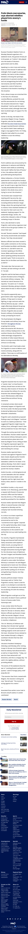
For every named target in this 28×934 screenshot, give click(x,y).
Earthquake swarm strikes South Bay (9, 737)
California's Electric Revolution (17, 844)
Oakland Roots (16, 829)
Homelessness (4, 844)
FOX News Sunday (5, 811)
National (3, 798)
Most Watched (5, 734)
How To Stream (16, 886)
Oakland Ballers (16, 831)
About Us (16, 884)
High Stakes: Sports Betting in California (17, 848)
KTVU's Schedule (16, 895)
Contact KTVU (16, 891)
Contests (15, 799)
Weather (3, 816)
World (16, 699)
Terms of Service (15, 729)
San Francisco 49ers (17, 820)
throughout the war (14, 324)
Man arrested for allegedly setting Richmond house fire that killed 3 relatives (18, 778)
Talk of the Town (16, 855)
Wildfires (3, 802)
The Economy (4, 875)
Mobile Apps (15, 900)
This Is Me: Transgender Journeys (18, 857)
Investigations (5, 841)
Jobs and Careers (16, 889)
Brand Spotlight (16, 868)
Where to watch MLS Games (5, 911)
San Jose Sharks (16, 834)
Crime (2, 799)
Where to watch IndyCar (4, 897)
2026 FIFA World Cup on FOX (17, 818)
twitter (20, 919)
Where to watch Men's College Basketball (4, 901)
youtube (10, 919)
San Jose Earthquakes (17, 836)
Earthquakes (4, 825)
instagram (15, 919)
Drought (3, 801)
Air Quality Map (4, 822)
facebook (13, 919)
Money (3, 872)
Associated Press (4, 23)
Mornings (16, 794)
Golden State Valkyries (16, 827)
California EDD (4, 843)
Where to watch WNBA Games (4, 908)
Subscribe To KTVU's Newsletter (17, 902)
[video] (23, 738)
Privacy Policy (15, 727)
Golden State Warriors (16, 823)
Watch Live (21, 2)
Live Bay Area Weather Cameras (5, 820)
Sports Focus (16, 853)
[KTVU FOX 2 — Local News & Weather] (5, 2)
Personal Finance (5, 874)
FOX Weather (4, 830)
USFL (14, 837)
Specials (15, 841)
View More (23, 734)
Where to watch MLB (5, 892)
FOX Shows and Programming (16, 893)
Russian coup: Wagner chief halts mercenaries (11, 43)
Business (3, 804)
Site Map (15, 904)
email (7, 919)
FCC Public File (16, 906)
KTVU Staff (15, 888)
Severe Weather (4, 827)
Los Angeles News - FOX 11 (17, 874)
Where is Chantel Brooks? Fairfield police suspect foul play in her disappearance (18, 784)
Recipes (14, 801)
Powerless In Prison (5, 848)
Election (3, 812)
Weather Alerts (4, 818)
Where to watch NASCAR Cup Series (5, 894)
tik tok (18, 919)
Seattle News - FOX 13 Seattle (17, 880)
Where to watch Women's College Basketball (5, 905)
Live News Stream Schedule (17, 898)
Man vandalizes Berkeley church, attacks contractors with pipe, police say (17, 766)
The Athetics (15, 833)
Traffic (14, 798)
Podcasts (3, 807)
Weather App (4, 829)
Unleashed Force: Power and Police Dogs (5, 851)
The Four (15, 846)
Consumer (3, 806)
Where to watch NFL (5, 888)
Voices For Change (17, 863)
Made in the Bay (16, 850)
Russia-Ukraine (11, 23)
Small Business (4, 877)
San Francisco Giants (17, 825)
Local (2, 796)
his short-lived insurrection (17, 124)
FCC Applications (16, 907)
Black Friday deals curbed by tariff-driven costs (10, 749)
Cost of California (5, 846)
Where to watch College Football (4, 890)
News (2, 794)
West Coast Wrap (5, 809)
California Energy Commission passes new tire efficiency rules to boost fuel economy (18, 772)
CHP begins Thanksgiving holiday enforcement (8, 743)
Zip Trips (15, 796)
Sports (15, 816)
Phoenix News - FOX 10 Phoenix (17, 877)
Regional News (17, 872)
